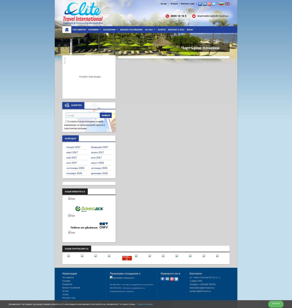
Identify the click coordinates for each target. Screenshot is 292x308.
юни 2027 (96, 157)
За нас (164, 3)
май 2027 (71, 157)
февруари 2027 (99, 147)
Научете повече (145, 304)
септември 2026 (75, 168)
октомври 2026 (99, 168)
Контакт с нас (187, 3)
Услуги (174, 3)
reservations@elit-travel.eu (213, 16)
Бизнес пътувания (131, 29)
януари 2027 (73, 147)
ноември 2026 (74, 173)
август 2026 (97, 162)
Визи (190, 29)
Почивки (93, 29)
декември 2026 (99, 173)
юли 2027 (71, 162)
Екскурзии (109, 29)
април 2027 (97, 152)
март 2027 (72, 152)
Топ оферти (79, 29)
